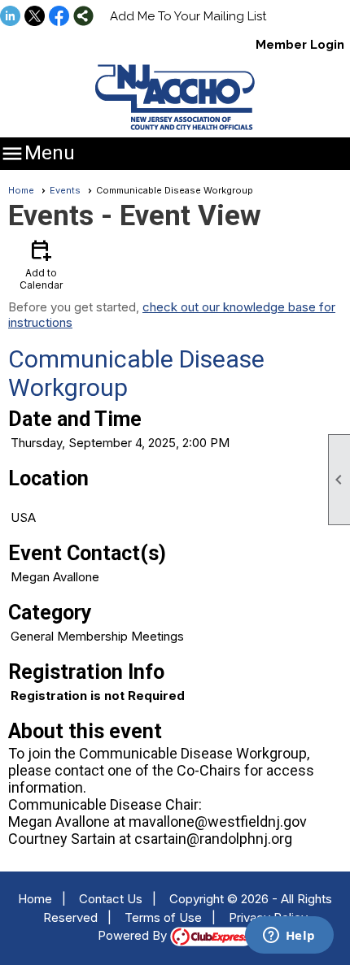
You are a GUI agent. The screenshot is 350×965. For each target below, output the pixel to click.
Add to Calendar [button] (41, 264)
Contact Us (110, 898)
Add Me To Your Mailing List (188, 16)
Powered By (134, 935)
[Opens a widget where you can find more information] (289, 936)
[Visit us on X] (34, 17)
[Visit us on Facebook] (59, 17)
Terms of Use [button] (163, 917)
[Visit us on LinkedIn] (10, 17)
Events (65, 190)
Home (21, 190)
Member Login (300, 44)
